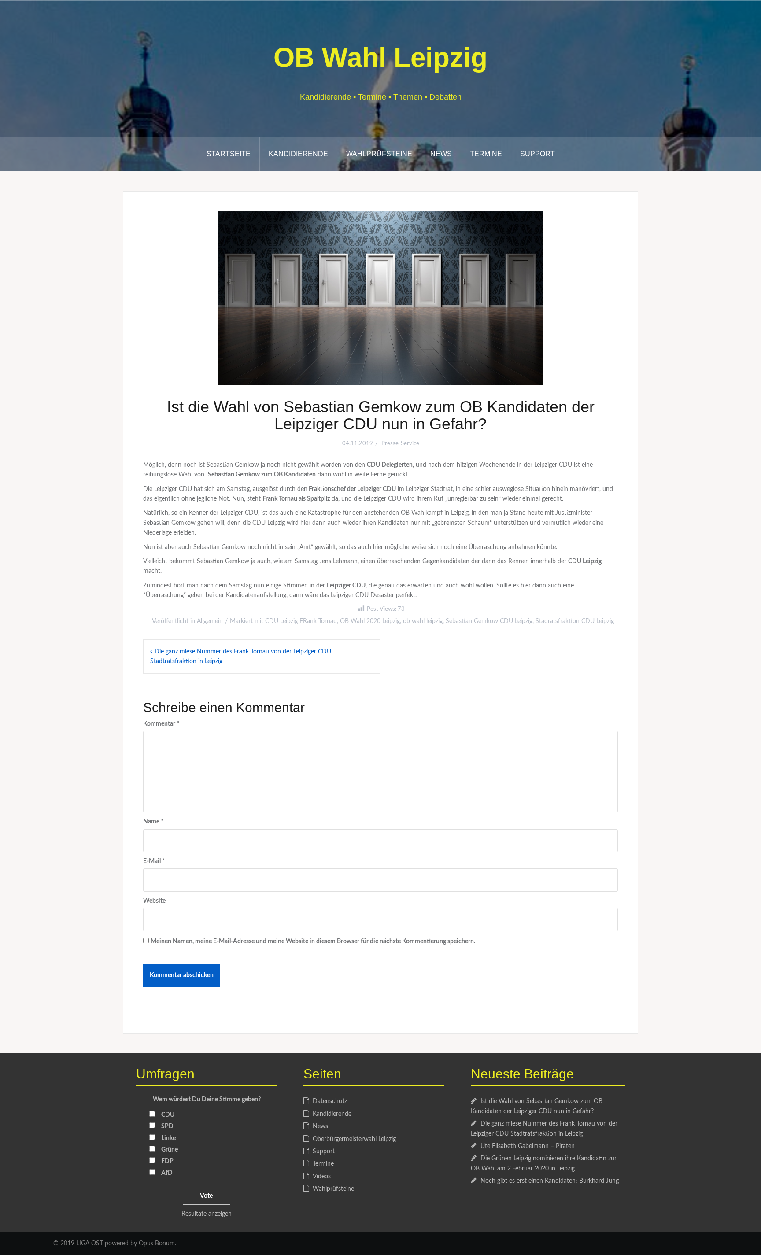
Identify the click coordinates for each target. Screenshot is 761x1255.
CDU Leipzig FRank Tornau (301, 621)
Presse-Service (400, 444)
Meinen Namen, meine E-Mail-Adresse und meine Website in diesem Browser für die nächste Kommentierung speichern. (313, 941)
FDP (167, 1161)
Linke (168, 1138)
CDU (167, 1115)
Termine (486, 154)
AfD (167, 1173)
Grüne (169, 1150)
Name (153, 822)
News (441, 154)
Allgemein (210, 621)
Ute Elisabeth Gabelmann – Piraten (527, 1146)
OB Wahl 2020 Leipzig (370, 621)
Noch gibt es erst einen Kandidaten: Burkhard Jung (549, 1181)
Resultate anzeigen (206, 1214)
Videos (322, 1177)
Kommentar (161, 724)
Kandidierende (298, 154)
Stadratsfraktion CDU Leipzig (575, 621)
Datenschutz (330, 1101)
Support (537, 154)
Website (154, 901)
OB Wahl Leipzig (380, 57)
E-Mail (154, 861)
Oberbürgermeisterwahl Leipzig (354, 1139)
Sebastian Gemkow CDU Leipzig (489, 621)
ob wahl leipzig (423, 621)
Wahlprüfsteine (379, 154)
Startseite (229, 154)
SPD (167, 1126)
